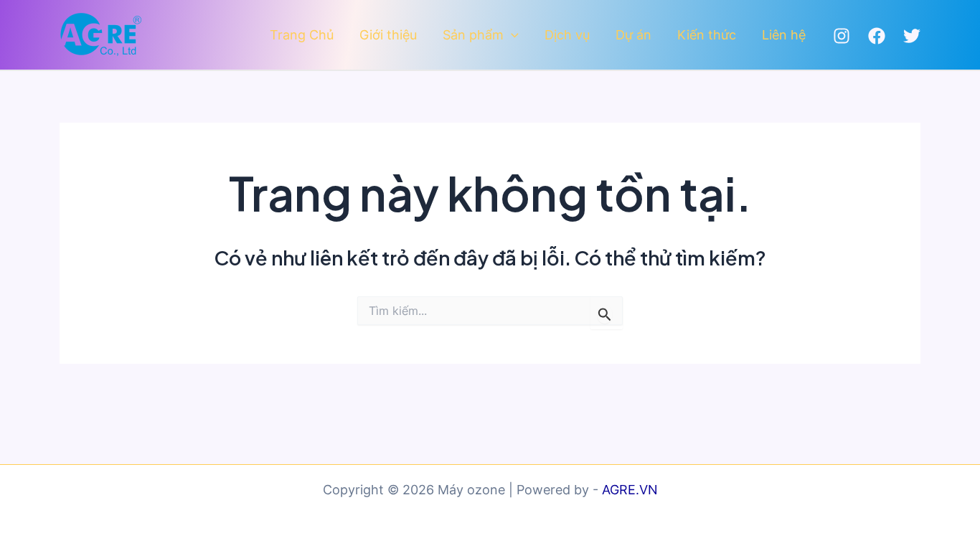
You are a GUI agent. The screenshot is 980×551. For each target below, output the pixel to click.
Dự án (633, 34)
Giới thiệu (388, 34)
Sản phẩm (473, 34)
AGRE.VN (630, 489)
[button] (511, 35)
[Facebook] (876, 35)
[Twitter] (911, 35)
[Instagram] (841, 35)
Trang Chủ (302, 34)
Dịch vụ (567, 34)
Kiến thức (706, 34)
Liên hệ (784, 34)
